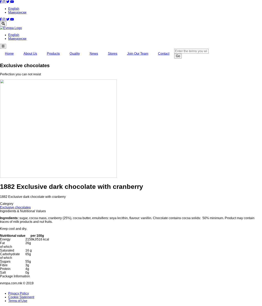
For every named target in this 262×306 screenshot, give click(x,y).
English (13, 8)
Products (53, 53)
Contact (163, 53)
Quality (75, 53)
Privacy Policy (18, 293)
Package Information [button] (15, 276)
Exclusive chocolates (15, 207)
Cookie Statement (21, 297)
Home (9, 53)
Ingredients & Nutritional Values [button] (23, 211)
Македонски (17, 12)
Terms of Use (17, 301)
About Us (30, 53)
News (94, 53)
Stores (112, 53)
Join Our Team (137, 53)
